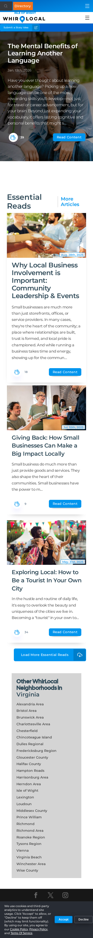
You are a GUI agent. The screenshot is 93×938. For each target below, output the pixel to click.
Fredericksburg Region (36, 751)
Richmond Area (29, 830)
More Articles (70, 201)
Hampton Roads (30, 770)
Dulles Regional (29, 744)
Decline (83, 919)
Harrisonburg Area (32, 777)
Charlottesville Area (33, 724)
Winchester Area (31, 864)
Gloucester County (32, 757)
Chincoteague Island (34, 737)
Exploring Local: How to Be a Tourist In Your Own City (46, 580)
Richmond (25, 824)
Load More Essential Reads (44, 655)
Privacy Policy (38, 929)
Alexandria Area (30, 704)
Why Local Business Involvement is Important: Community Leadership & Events (45, 280)
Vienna (22, 850)
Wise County (27, 870)
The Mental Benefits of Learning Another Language (43, 53)
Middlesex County (31, 810)
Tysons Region (28, 844)
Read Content (69, 137)
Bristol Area (26, 710)
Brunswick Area (30, 717)
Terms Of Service (21, 933)
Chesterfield (27, 731)
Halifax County (28, 764)
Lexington (25, 797)
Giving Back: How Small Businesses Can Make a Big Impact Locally (45, 445)
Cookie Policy (19, 929)
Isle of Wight (27, 790)
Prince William (29, 817)
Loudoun (24, 804)
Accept (63, 919)
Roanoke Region (30, 837)
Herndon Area (28, 784)
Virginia (28, 694)
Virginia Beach (29, 857)
